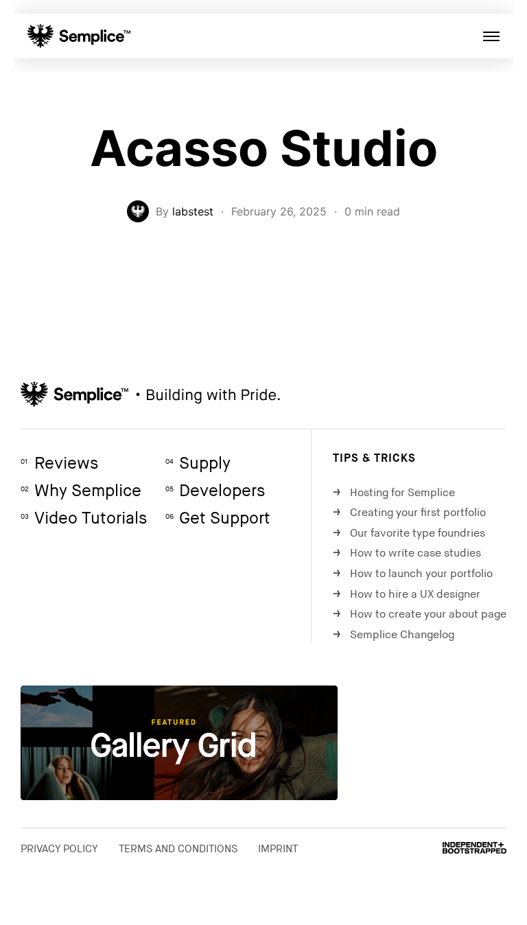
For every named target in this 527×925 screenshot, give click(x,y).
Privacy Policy (59, 849)
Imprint (278, 849)
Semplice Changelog (393, 635)
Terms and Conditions (178, 849)
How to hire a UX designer (406, 594)
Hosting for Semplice (394, 493)
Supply (198, 463)
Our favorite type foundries (409, 533)
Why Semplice (81, 491)
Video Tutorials (84, 518)
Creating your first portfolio (409, 512)
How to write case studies (407, 553)
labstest (192, 211)
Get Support (217, 518)
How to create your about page (419, 614)
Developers (215, 491)
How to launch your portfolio (413, 574)
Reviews (59, 463)
